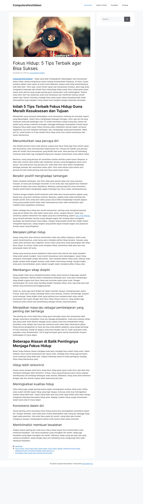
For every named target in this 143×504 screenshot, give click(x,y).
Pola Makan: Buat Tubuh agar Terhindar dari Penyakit (33, 453)
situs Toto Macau (82, 216)
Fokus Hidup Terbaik (55, 448)
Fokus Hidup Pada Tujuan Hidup (36, 448)
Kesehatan (88, 5)
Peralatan (114, 5)
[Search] (127, 19)
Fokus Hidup (19, 448)
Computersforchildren (27, 5)
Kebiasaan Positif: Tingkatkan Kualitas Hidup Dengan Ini (34, 451)
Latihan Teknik (101, 5)
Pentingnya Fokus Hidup (71, 448)
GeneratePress (87, 464)
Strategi (125, 5)
